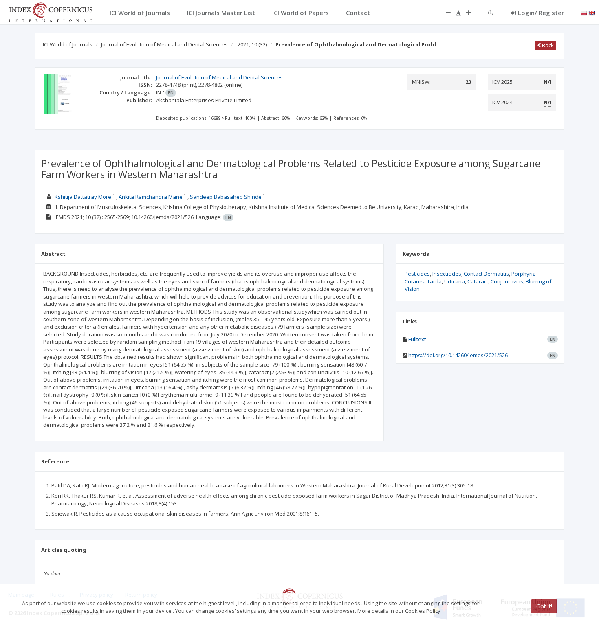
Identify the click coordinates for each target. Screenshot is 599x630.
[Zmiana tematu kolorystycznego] (491, 12)
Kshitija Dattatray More (83, 196)
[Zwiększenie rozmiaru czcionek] (473, 12)
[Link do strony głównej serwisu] (50, 11)
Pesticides (417, 273)
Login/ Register (541, 13)
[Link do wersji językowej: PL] (584, 12)
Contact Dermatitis (486, 273)
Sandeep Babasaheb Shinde (226, 196)
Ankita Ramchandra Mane (151, 196)
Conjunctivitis (507, 281)
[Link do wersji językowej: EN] (591, 12)
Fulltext (417, 339)
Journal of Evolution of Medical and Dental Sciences (164, 44)
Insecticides (446, 273)
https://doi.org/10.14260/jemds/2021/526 (458, 355)
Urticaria (454, 281)
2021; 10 (252, 44)
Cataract (477, 281)
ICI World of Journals (67, 44)
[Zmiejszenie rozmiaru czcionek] (444, 12)
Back (547, 45)
